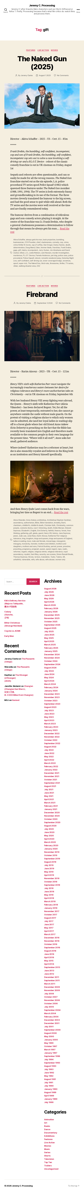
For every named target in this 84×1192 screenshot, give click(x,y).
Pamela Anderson (43, 255)
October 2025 (50, 621)
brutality (57, 523)
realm (64, 549)
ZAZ (38, 266)
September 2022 (52, 743)
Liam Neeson (46, 253)
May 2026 (49, 598)
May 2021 (48, 796)
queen (42, 549)
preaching (17, 549)
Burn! (63, 523)
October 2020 (51, 819)
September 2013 (52, 967)
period (53, 546)
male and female (38, 541)
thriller (62, 263)
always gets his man (34, 239)
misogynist (61, 541)
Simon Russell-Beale (65, 554)
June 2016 (49, 954)
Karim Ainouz (42, 536)
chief (38, 242)
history (55, 533)
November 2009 (52, 990)
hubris (24, 250)
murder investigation (60, 253)
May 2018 (48, 895)
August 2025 (50, 628)
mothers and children (46, 544)
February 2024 (51, 687)
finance (57, 530)
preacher (66, 546)
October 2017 (50, 914)
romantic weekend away (51, 258)
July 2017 (48, 921)
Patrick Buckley (44, 546)
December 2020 (52, 812)
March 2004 (50, 1013)
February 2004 (51, 1017)
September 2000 (52, 1030)
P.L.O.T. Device (29, 255)
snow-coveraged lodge (52, 261)
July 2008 (49, 993)
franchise (56, 247)
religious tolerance (55, 552)
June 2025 (49, 635)
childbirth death (37, 525)
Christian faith (49, 525)
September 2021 (52, 783)
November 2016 (51, 941)
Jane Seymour (64, 533)
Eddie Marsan (58, 528)
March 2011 (49, 984)
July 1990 (49, 1086)
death (68, 245)
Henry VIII (48, 533)
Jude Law (22, 536)
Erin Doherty (42, 530)
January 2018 (50, 908)
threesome (54, 263)
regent (24, 552)
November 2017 (51, 911)
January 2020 (51, 849)
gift (19, 250)
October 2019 (50, 855)
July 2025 (49, 631)
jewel (15, 536)
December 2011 (51, 977)
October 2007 (51, 997)
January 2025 (51, 651)
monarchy (26, 544)
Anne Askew (31, 520)
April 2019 (49, 875)
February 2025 (51, 648)
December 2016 (51, 938)
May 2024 (49, 677)
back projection (49, 239)
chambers (17, 525)
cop (61, 242)
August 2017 (50, 918)
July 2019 (48, 865)
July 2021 (48, 789)
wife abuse (40, 559)
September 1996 (52, 1056)
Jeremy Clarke (27, 75)
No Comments (63, 75)
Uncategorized (51, 1169)
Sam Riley (34, 554)
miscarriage (51, 541)
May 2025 (49, 638)
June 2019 (49, 868)
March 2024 (50, 684)
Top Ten (48, 1162)
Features (30, 50)
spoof (15, 263)
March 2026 (50, 605)
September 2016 (52, 947)
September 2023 (52, 704)
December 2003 (52, 1020)
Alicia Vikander (19, 520)
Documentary (50, 1133)
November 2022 (52, 737)
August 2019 (50, 862)
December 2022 (52, 733)
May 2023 (49, 717)
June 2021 (49, 793)
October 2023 (50, 700)
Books (47, 1126)
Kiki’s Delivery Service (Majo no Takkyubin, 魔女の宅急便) (14, 603)
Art (45, 1123)
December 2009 (52, 987)
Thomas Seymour (20, 557)
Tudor (53, 557)
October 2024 (50, 661)
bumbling (60, 239)
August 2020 (50, 826)
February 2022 (51, 766)
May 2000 (49, 1036)
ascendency (18, 523)
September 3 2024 (44, 303)
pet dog (54, 255)
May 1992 (48, 1076)
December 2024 (52, 654)
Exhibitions (49, 1136)
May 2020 (49, 835)
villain (15, 266)
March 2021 (49, 803)
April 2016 (49, 957)
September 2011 (52, 980)
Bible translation (46, 523)
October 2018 (50, 882)
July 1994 (48, 1059)
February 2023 (51, 727)
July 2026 (49, 592)
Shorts (47, 1156)
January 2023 (51, 730)
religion (31, 552)
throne (31, 557)
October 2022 (50, 740)
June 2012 (49, 974)
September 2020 (52, 822)
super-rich (23, 263)
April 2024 (49, 681)
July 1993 (48, 1069)
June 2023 (49, 714)
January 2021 (50, 809)
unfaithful (17, 559)
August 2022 (50, 747)
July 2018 (48, 888)
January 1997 (50, 1053)
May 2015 (48, 961)
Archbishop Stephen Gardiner (59, 520)
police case (62, 255)
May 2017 (48, 928)
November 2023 (52, 697)
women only (60, 559)
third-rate (45, 263)
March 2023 (50, 723)
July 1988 (48, 1102)
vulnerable (26, 559)
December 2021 (51, 773)
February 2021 (51, 806)
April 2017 (49, 931)
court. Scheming (40, 528)
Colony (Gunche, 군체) (8, 615)
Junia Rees (31, 536)
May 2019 (48, 872)
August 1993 (50, 1066)
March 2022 (50, 763)
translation (45, 557)
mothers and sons (29, 546)
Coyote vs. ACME (12, 631)
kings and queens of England (60, 538)
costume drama (26, 528)
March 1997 (49, 1049)
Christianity (60, 525)
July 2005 (49, 1007)
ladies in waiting (19, 541)
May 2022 (49, 756)
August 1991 (50, 1079)
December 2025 (52, 615)
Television (49, 1159)
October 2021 (50, 779)
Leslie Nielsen (34, 253)
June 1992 (49, 1072)
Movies (54, 50)
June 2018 (49, 891)
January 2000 (51, 1040)
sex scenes (51, 554)
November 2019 (51, 852)
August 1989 (50, 1092)
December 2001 (52, 1023)
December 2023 (52, 694)
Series (47, 1152)
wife (33, 559)
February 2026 (51, 608)
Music (47, 1149)
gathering (24, 533)
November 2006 (52, 1000)
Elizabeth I (25, 530)
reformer (16, 552)
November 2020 (52, 816)
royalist (27, 554)
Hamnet (15, 700)
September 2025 (52, 625)
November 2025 (52, 618)
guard (40, 533)
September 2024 (52, 664)
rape (60, 549)
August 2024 (50, 668)
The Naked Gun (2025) (41, 62)
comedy (55, 242)
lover (29, 541)
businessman (18, 242)
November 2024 (52, 658)
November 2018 (51, 878)
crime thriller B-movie (22, 245)
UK (64, 557)
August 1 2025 (45, 75)
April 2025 (49, 641)
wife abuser (50, 559)
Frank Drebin (66, 247)
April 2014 (49, 964)
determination (19, 247)
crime (66, 242)
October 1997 (50, 1046)
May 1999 (48, 1043)
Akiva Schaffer (19, 239)
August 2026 (50, 588)
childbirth (26, 525)
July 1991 (48, 1082)
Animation (49, 1119)
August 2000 (50, 1033)
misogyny (17, 544)
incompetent (33, 250)
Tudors (59, 557)
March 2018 (49, 901)
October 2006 (51, 1003)
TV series (69, 263)
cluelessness (46, 242)
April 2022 (49, 760)
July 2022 (49, 750)
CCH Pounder (30, 242)
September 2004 (52, 1010)
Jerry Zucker (44, 250)
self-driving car (36, 261)
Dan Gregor (48, 245)
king (23, 538)
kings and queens (41, 538)
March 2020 (50, 842)
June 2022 (49, 753)
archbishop (41, 520)
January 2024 (51, 691)
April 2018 (49, 898)
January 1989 (50, 1099)
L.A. (26, 253)
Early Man (9, 636)
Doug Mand (30, 247)
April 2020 (49, 839)
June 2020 (49, 832)
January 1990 (50, 1089)
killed (22, 253)
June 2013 (49, 970)
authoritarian (29, 523)
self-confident (23, 261)
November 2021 (51, 776)
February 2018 (51, 905)
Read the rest (61, 512)
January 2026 (51, 612)
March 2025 (50, 644)
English (33, 530)
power (59, 546)
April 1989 (49, 1096)
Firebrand (42, 294)
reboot (37, 258)
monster (34, 544)
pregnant (35, 549)
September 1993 (52, 1063)
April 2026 (49, 602)
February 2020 (51, 845)
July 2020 (49, 829)
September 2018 (52, 885)
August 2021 (50, 786)
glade (35, 533)
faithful (51, 530)
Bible (37, 523)
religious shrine (41, 552)
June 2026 (49, 595)
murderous (17, 255)
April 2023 (49, 720)
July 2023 (49, 710)
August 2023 (50, 707)
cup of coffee (37, 245)
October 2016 (50, 944)
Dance (47, 1129)
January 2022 (50, 770)
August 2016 (50, 951)
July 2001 (49, 1026)
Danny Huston (59, 245)
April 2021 (49, 799)
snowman (66, 261)
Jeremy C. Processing (42, 5)
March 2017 (49, 934)
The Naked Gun (34, 263)
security (42, 554)
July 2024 (49, 671)
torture (37, 557)
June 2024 (49, 674)
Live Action (43, 50)
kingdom (29, 538)
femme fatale (46, 247)
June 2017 (49, 924)
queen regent (51, 549)
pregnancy (26, 549)
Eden (38, 247)
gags (15, 250)
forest (63, 530)
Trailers (48, 1165)
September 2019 (52, 858)
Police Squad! (28, 258)
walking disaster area (27, 266)
